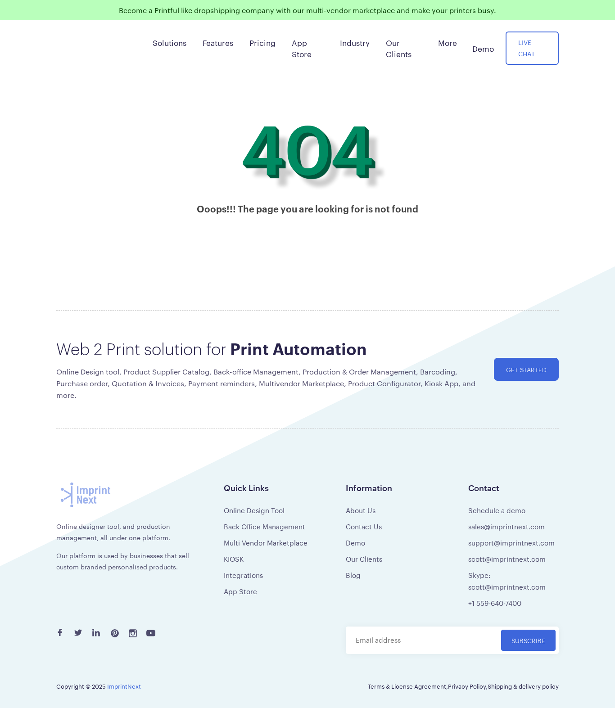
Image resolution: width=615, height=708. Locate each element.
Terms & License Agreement (407, 686)
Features (218, 42)
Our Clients (364, 559)
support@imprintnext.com (511, 542)
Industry (355, 42)
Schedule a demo (496, 510)
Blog (353, 575)
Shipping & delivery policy (523, 686)
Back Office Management (264, 526)
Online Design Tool (254, 510)
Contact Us (364, 526)
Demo (355, 542)
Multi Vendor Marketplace (266, 542)
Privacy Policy (467, 686)
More (447, 42)
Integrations (243, 575)
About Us (360, 510)
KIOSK (234, 559)
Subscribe (528, 640)
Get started (526, 369)
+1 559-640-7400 (494, 603)
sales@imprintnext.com (506, 526)
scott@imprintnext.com (507, 559)
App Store (240, 591)
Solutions (169, 42)
